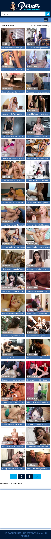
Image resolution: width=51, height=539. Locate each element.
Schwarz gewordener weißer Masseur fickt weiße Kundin (23, 380)
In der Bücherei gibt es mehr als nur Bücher (18, 180)
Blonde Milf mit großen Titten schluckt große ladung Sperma (24, 70)
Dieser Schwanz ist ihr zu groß (13, 158)
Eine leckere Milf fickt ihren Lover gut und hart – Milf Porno (23, 313)
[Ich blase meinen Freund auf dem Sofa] (13, 192)
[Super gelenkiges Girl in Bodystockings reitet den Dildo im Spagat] (13, 81)
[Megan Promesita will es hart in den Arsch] (13, 214)
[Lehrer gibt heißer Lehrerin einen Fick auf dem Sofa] (13, 347)
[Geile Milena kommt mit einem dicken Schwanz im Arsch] (38, 170)
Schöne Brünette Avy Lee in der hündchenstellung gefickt (23, 402)
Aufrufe (39, 26)
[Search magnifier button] (47, 14)
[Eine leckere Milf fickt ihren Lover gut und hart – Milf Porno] (13, 303)
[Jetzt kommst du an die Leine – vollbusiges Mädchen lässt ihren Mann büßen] (38, 148)
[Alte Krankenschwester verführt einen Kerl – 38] (38, 59)
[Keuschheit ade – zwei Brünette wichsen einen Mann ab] (38, 103)
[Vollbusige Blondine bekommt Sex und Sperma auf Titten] (13, 414)
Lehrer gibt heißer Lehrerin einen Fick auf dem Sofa (20, 358)
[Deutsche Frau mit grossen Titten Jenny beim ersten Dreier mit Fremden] (38, 325)
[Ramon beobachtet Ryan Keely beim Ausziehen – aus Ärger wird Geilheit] (38, 236)
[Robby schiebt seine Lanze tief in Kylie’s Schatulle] (38, 259)
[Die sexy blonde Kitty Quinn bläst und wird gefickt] (38, 369)
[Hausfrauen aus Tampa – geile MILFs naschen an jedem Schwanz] (13, 37)
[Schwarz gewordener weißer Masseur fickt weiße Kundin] (13, 369)
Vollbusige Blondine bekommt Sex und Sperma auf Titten (22, 424)
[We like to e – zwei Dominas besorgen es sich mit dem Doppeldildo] (38, 347)
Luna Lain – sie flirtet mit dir (12, 114)
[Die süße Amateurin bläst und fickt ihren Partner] (38, 414)
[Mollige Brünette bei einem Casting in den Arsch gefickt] (13, 458)
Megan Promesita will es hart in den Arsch (17, 225)
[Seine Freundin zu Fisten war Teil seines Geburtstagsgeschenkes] (13, 236)
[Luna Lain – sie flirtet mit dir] (13, 103)
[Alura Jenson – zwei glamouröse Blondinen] (38, 81)
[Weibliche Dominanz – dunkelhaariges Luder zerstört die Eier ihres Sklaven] (13, 281)
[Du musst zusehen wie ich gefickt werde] (38, 436)
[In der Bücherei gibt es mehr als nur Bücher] (13, 170)
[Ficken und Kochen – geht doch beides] (38, 192)
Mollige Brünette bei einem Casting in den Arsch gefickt (22, 469)
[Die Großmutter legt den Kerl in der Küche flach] (38, 37)
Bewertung (45, 26)
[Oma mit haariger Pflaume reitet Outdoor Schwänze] (13, 325)
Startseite (4, 483)
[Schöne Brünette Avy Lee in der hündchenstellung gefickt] (13, 392)
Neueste (33, 26)
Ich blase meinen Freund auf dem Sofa (16, 203)
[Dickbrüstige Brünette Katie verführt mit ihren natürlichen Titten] (38, 281)
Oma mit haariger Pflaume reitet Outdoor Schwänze (21, 336)
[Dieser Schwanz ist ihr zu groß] (13, 148)
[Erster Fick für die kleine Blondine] (38, 303)
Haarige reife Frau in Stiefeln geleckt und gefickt (19, 446)
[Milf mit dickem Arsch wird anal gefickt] (38, 392)
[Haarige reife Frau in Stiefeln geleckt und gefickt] (13, 436)
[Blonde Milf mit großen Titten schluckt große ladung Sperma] (13, 59)
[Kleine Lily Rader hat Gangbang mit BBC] (38, 214)
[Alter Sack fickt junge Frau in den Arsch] (38, 458)
